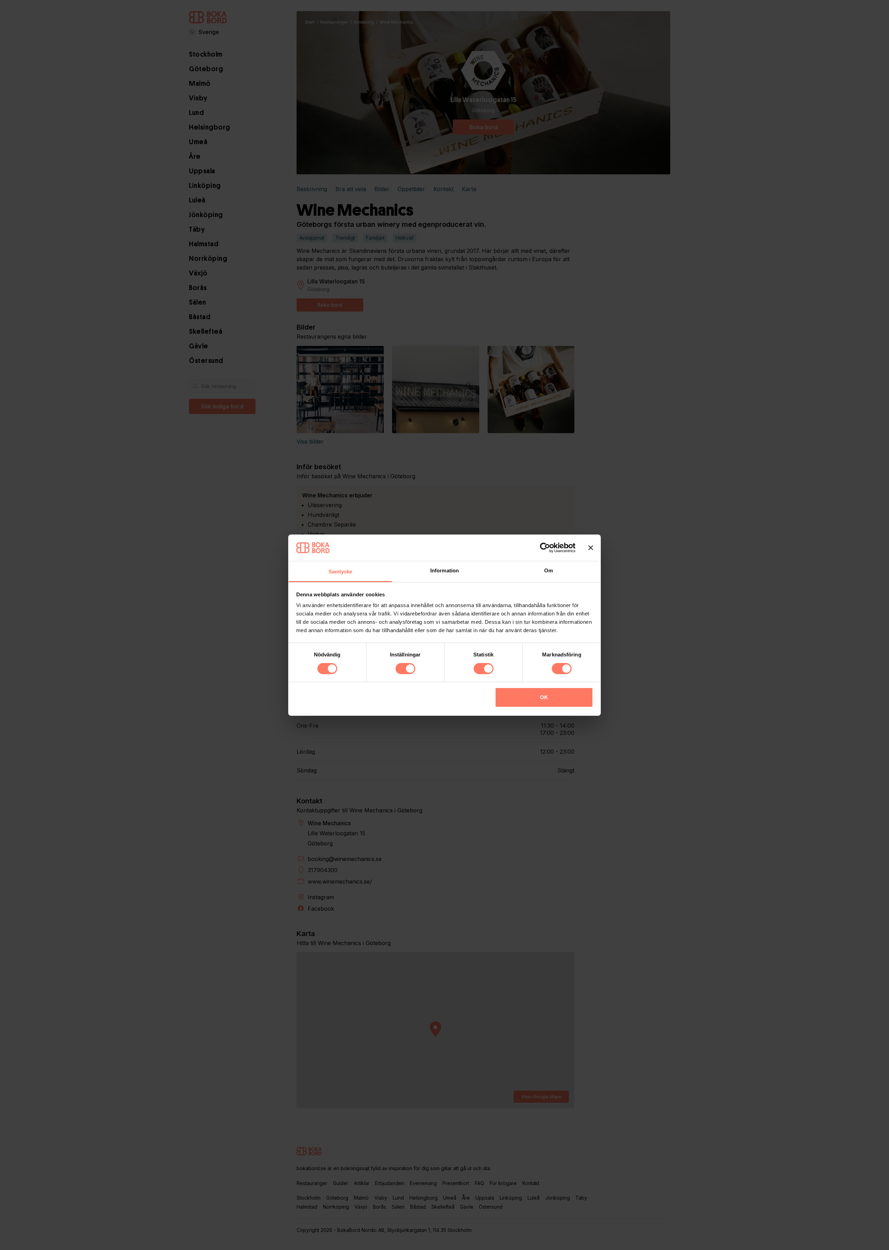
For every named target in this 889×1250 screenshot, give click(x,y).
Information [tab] (444, 570)
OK (544, 697)
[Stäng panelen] (590, 547)
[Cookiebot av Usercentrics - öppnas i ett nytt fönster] (545, 548)
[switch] (405, 668)
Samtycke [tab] (340, 571)
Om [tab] (548, 570)
